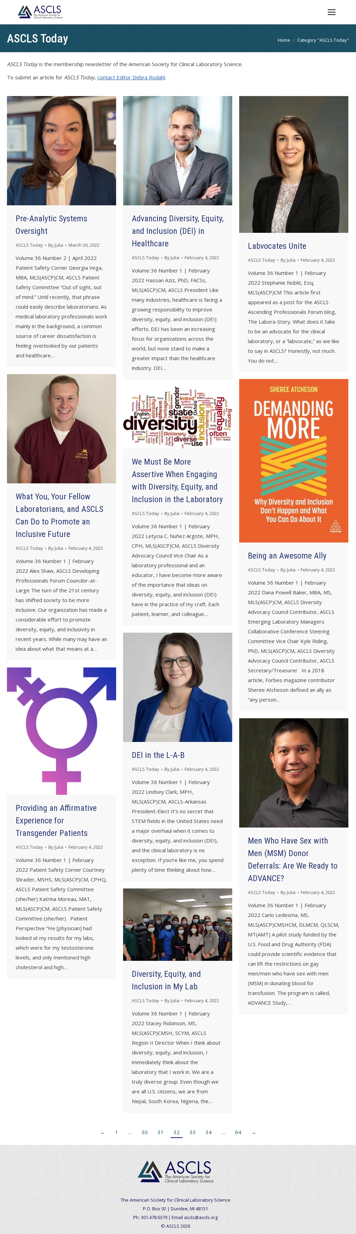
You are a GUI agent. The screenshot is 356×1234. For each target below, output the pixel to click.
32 (176, 1132)
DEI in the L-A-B (158, 755)
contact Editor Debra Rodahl (131, 77)
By (55, 245)
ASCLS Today (29, 245)
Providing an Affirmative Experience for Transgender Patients (56, 820)
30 (144, 1132)
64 (238, 1132)
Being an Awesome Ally (287, 556)
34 (208, 1132)
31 (160, 1132)
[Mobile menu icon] (332, 12)
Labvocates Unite (277, 246)
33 (192, 1132)
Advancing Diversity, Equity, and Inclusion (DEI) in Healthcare (178, 231)
